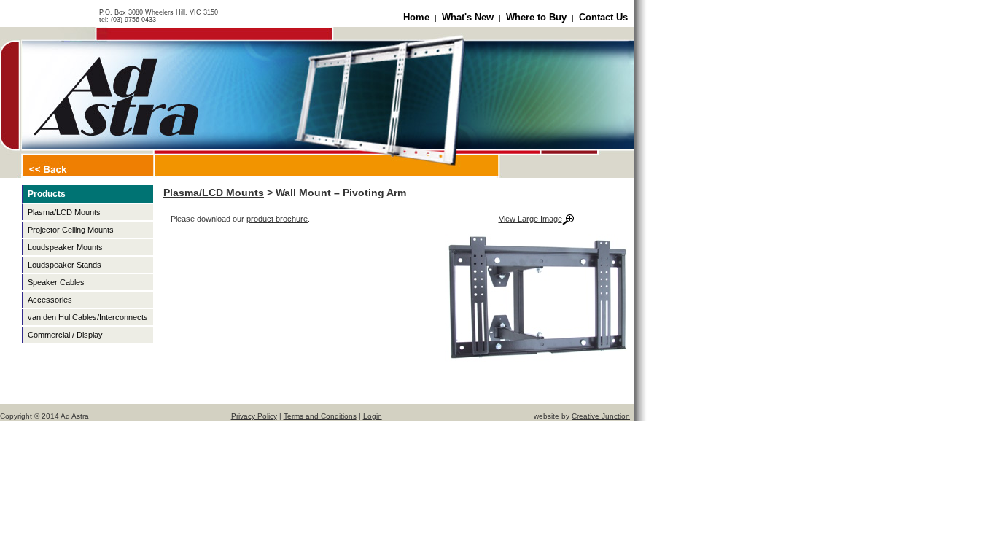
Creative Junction (601, 416)
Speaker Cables (56, 282)
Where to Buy (536, 17)
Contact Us (603, 17)
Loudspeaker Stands (64, 264)
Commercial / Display (65, 334)
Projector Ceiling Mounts (71, 229)
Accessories (50, 299)
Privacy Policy (254, 416)
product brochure (277, 218)
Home (416, 17)
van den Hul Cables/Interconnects (88, 317)
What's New (468, 17)
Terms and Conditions (320, 416)
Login (372, 416)
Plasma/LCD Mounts (64, 212)
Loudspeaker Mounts (65, 247)
